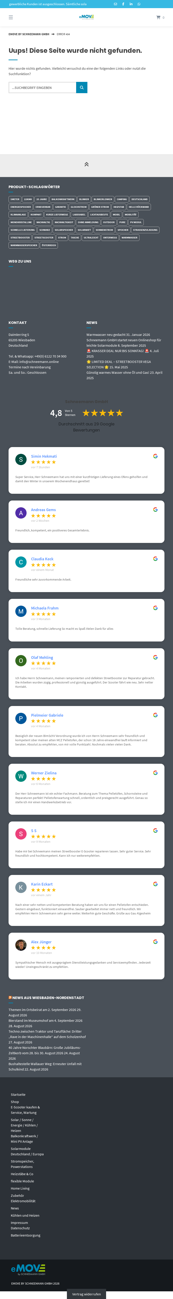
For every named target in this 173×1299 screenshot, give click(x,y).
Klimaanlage (18, 214)
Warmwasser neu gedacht (105, 334)
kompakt (36, 214)
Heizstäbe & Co (22, 1174)
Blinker (84, 199)
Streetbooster (20, 237)
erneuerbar (43, 206)
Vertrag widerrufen (86, 1294)
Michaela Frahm (45, 608)
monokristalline (21, 222)
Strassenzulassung (145, 229)
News (15, 1208)
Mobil (116, 214)
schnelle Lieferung (23, 229)
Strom (62, 237)
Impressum (19, 1222)
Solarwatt (84, 229)
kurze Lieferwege (57, 214)
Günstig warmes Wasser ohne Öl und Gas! (117, 372)
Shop (15, 1101)
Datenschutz (20, 1228)
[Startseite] (86, 17)
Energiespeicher (21, 206)
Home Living (20, 1188)
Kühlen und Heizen (25, 1215)
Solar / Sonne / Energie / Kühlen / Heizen (24, 1125)
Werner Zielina (44, 773)
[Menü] (19, 17)
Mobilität (131, 214)
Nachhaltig (43, 222)
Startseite (18, 1094)
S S (33, 830)
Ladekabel (79, 214)
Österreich (49, 245)
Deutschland (140, 199)
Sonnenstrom (104, 229)
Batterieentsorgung (25, 1235)
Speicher (123, 229)
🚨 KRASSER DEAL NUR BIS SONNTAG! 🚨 (117, 350)
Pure (122, 222)
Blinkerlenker (103, 199)
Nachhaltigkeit (64, 222)
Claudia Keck (42, 558)
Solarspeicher (64, 229)
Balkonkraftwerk (63, 199)
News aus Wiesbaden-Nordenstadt (48, 997)
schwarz (44, 229)
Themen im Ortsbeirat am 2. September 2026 (42, 1009)
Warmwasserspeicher (24, 245)
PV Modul (136, 222)
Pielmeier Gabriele (47, 715)
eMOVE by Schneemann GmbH (29, 34)
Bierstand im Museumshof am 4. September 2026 (45, 1020)
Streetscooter (43, 237)
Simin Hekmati (44, 456)
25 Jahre (41, 199)
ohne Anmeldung (88, 222)
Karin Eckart (42, 884)
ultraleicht (91, 237)
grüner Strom (100, 206)
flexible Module (22, 1181)
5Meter (15, 199)
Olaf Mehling (42, 657)
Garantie (60, 206)
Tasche (75, 237)
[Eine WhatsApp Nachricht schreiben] (139, 4)
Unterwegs (110, 237)
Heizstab (119, 206)
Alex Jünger (41, 941)
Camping (122, 199)
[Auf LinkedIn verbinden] (131, 4)
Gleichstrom (78, 206)
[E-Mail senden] (115, 4)
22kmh (28, 199)
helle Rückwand (139, 206)
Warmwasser (129, 237)
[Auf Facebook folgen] (123, 4)
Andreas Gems (43, 509)
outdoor (109, 222)
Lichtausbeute (99, 214)
